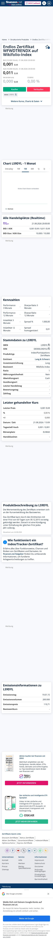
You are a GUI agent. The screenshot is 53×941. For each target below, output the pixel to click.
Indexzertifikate (41, 840)
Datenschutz (40, 864)
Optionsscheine (8, 843)
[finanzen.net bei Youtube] (18, 850)
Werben (21, 864)
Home (4, 39)
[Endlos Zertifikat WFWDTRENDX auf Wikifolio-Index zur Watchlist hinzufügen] (47, 47)
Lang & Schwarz (42, 359)
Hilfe (20, 860)
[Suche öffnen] (44, 3)
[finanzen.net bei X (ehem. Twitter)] (23, 850)
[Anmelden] (49, 3)
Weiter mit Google (26, 919)
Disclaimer (39, 867)
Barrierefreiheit (41, 879)
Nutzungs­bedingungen (40, 870)
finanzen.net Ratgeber (13, 554)
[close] (48, 894)
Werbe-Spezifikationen (24, 867)
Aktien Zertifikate (9, 840)
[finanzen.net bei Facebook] (12, 850)
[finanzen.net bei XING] (35, 850)
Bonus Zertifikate (27, 838)
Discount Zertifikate (10, 838)
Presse (4, 867)
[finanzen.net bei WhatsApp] (40, 850)
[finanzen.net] (14, 2)
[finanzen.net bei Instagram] (7, 850)
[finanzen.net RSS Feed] (46, 850)
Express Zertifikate (24, 843)
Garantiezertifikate (25, 840)
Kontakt (5, 860)
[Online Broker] (14, 4)
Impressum (39, 860)
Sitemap (5, 870)
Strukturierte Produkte (19, 39)
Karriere (5, 864)
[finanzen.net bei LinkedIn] (29, 850)
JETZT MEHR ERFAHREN (26, 821)
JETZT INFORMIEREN (26, 783)
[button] (33, 3)
